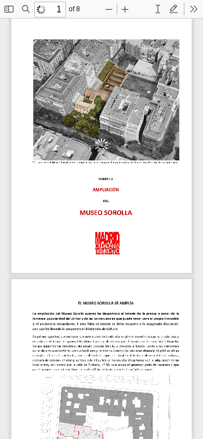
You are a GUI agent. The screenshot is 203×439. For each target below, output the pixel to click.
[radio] (158, 9)
